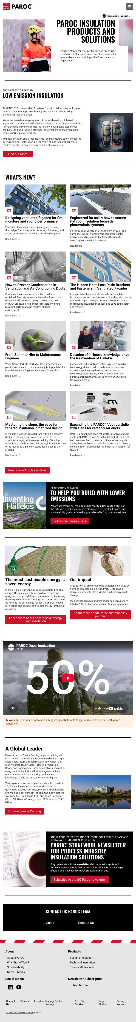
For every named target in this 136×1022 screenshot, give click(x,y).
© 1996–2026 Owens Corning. (20, 989)
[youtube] (19, 963)
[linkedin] (10, 964)
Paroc (17, 6)
